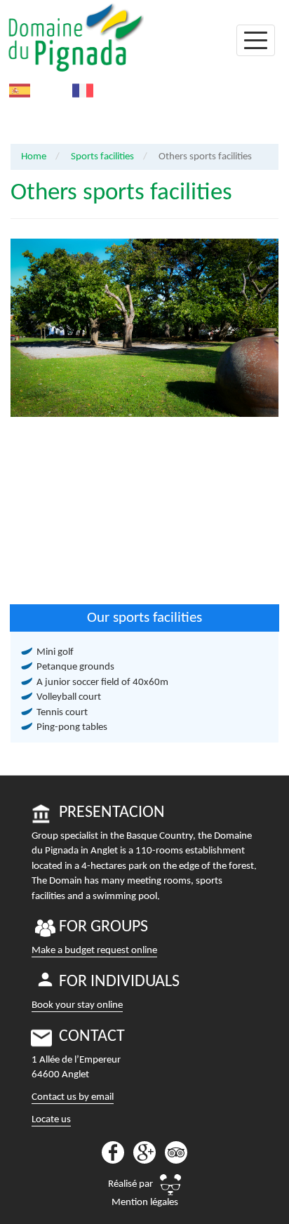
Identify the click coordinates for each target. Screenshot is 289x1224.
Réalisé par (130, 1184)
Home (33, 157)
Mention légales (145, 1202)
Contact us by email (73, 1097)
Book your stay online (77, 1005)
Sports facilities (102, 157)
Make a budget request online (94, 950)
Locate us (51, 1120)
